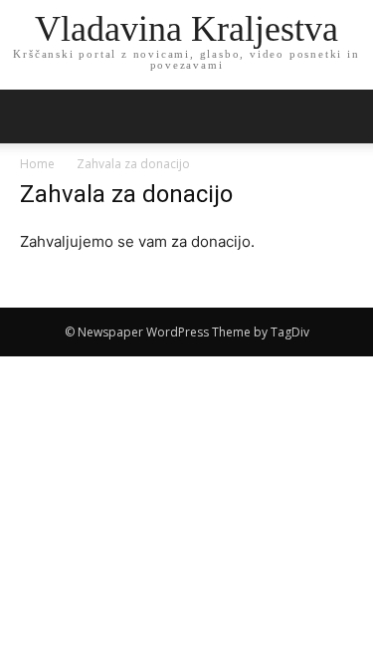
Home (37, 163)
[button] (345, 116)
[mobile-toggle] (34, 116)
